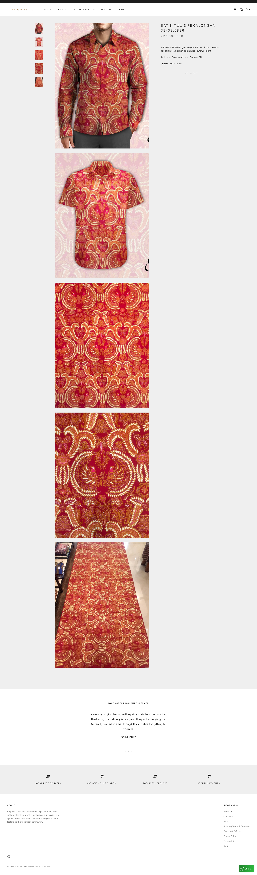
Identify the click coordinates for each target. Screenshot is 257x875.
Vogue (47, 9)
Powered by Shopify (40, 866)
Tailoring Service (83, 9)
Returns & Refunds (232, 831)
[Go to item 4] (39, 68)
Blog (226, 846)
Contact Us (229, 816)
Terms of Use (230, 841)
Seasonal (107, 9)
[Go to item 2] (39, 41)
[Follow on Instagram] (8, 856)
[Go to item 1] (39, 28)
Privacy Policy (230, 836)
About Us (125, 9)
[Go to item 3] (39, 55)
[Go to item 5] (39, 81)
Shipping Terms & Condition (237, 826)
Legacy (61, 9)
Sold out (191, 73)
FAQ (226, 821)
